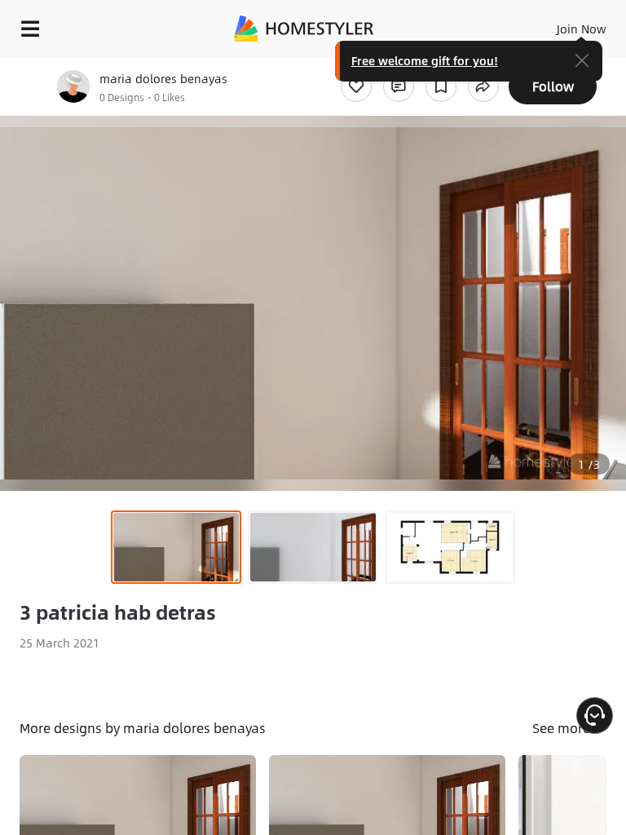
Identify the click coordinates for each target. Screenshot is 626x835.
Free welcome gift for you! (424, 60)
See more (562, 728)
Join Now (581, 29)
